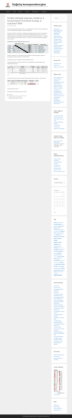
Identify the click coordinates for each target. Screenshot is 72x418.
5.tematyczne (57, 126)
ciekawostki (60, 222)
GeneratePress (46, 416)
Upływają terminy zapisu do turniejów (16, 98)
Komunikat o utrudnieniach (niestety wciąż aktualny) (59, 82)
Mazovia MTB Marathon (59, 354)
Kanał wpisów (57, 406)
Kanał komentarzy (58, 408)
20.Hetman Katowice (58, 336)
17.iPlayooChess (57, 327)
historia (55, 226)
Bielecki (55, 222)
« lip (55, 212)
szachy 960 (21, 95)
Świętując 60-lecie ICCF (59, 95)
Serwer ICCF (56, 65)
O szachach (44, 11)
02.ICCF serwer (57, 287)
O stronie (8, 11)
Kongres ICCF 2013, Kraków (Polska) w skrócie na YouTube (58, 87)
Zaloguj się (56, 405)
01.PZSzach (56, 285)
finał (22, 81)
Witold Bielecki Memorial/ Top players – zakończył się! (59, 102)
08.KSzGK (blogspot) (58, 304)
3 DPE (11, 66)
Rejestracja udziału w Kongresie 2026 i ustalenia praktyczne (58, 47)
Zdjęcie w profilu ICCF (59, 67)
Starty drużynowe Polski (59, 171)
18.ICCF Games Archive (59, 328)
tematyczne (59, 258)
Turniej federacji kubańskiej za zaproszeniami (57, 51)
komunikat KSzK (57, 231)
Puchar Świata (58, 251)
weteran (55, 268)
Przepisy (20, 11)
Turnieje (27, 11)
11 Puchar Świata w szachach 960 (15, 97)
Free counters (57, 394)
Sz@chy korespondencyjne (29, 4)
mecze (57, 235)
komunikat (61, 229)
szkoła (55, 258)
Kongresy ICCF (35, 11)
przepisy (56, 249)
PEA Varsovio (57, 356)
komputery (56, 229)
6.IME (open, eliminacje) (59, 128)
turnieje (56, 260)
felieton (62, 224)
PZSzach (55, 253)
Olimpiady (56, 247)
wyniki (25, 95)
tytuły (55, 266)
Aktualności (11, 94)
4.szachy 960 (57, 125)
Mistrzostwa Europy (59, 236)
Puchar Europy (16, 95)
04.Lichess (56, 292)
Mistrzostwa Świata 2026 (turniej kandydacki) (58, 142)
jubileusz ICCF (57, 227)
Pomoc (14, 11)
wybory (58, 268)
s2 (19, 81)
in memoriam (60, 226)
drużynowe (11, 95)
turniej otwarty (62, 260)
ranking (59, 253)
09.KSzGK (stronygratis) (59, 306)
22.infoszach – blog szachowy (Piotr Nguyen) (58, 343)
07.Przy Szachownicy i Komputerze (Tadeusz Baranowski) (59, 302)
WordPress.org (57, 410)
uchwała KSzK (61, 266)
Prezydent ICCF (61, 247)
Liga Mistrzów (60, 233)
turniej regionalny (56, 262)
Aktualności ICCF (57, 63)
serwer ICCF (57, 255)
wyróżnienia (57, 270)
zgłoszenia (58, 275)
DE (63, 222)
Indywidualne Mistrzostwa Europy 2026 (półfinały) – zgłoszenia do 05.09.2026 (58, 31)
